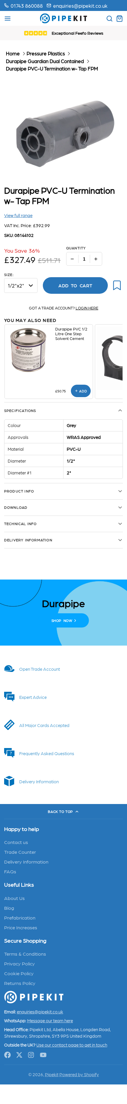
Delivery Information (26, 861)
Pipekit (51, 1074)
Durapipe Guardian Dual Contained (45, 61)
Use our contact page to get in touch (71, 1044)
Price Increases (20, 927)
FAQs (10, 871)
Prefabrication (19, 917)
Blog (9, 908)
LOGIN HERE (87, 308)
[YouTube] (43, 1055)
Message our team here (50, 1020)
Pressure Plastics (46, 53)
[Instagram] (31, 1055)
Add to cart (75, 285)
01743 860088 (27, 5)
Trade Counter (20, 852)
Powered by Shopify (79, 1074)
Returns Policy (19, 983)
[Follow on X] (19, 1055)
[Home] (63, 18)
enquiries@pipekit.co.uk (80, 5)
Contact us (16, 842)
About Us (14, 898)
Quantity (76, 248)
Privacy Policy (19, 963)
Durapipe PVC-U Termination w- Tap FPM (52, 68)
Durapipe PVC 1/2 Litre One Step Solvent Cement (71, 333)
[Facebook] (7, 1055)
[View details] (30, 350)
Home (13, 53)
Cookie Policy (19, 973)
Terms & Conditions (25, 954)
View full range (18, 215)
